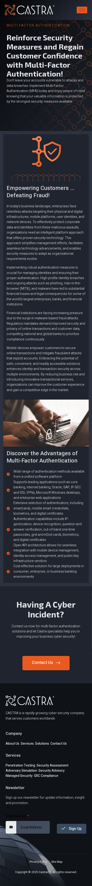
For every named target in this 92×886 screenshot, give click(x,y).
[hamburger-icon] (82, 10)
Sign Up (75, 829)
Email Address (17, 816)
